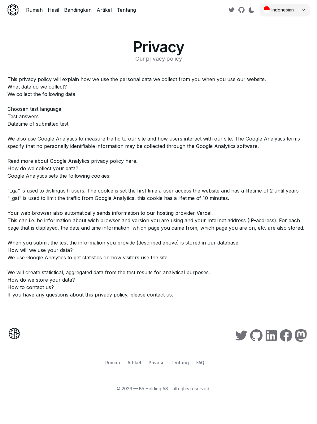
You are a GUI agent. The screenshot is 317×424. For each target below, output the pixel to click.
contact (156, 295)
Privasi (156, 362)
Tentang (126, 10)
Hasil (53, 10)
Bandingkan (78, 10)
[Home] (13, 9)
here (130, 161)
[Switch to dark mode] (251, 10)
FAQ (200, 362)
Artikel (104, 10)
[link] (231, 10)
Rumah (34, 10)
